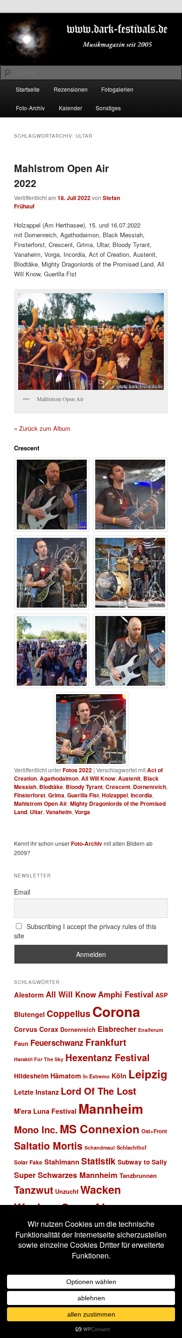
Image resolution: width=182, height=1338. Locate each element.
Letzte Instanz (36, 1092)
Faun (21, 1043)
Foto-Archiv (30, 108)
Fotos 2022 (77, 770)
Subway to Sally (142, 1161)
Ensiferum (150, 1029)
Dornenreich (149, 787)
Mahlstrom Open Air (40, 803)
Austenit (129, 778)
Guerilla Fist (83, 795)
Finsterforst (29, 795)
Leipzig (148, 1074)
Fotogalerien (117, 89)
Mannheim (110, 1108)
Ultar (36, 812)
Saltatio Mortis (48, 1145)
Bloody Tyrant (84, 787)
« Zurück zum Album (42, 428)
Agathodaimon (59, 778)
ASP (161, 994)
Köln (119, 1075)
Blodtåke (51, 787)
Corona (116, 1011)
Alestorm (29, 994)
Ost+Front (154, 1131)
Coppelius (69, 1013)
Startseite (28, 89)
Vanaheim (59, 812)
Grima (56, 795)
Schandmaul (99, 1147)
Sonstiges (108, 108)
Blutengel (29, 1014)
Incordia (141, 795)
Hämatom (65, 1075)
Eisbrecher (117, 1029)
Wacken (100, 1189)
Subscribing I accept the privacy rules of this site (85, 931)
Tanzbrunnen (138, 1175)
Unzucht (66, 1191)
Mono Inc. (36, 1129)
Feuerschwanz (57, 1042)
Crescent (117, 787)
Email (22, 891)
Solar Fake (28, 1162)
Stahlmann (61, 1161)
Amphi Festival (126, 994)
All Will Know (98, 778)
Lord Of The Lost (98, 1090)
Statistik (98, 1161)
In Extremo (96, 1076)
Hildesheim (31, 1075)
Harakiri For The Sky (38, 1059)
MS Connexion (100, 1129)
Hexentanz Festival (107, 1057)
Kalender (70, 108)
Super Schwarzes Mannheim (66, 1174)
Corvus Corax (36, 1029)
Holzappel (115, 795)
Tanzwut (33, 1190)
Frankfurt (105, 1042)
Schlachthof (132, 1147)
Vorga (82, 812)
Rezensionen (71, 89)
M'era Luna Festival (45, 1111)
